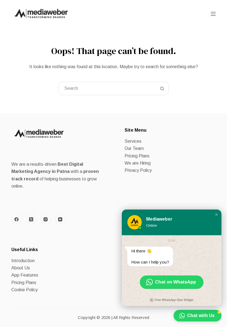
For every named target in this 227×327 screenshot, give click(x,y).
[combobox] (107, 88)
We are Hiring (138, 163)
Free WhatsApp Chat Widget (174, 300)
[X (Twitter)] (31, 219)
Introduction (23, 260)
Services (133, 141)
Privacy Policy (138, 170)
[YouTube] (60, 219)
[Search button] (162, 88)
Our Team (134, 148)
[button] (216, 214)
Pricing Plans (137, 156)
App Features (24, 275)
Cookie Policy (24, 289)
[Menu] (213, 13)
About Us (20, 267)
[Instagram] (45, 219)
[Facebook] (16, 219)
